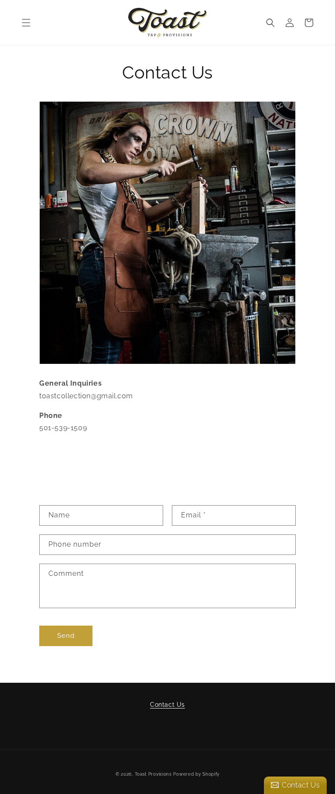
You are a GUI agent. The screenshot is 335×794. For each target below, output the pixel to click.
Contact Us (167, 704)
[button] (26, 22)
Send (66, 636)
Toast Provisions (153, 774)
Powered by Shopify (196, 774)
